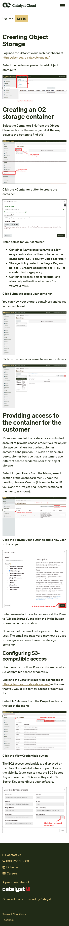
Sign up (8, 18)
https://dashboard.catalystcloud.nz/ (26, 57)
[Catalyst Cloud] (36, 5)
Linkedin (12, 867)
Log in (21, 18)
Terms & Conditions (14, 914)
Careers (12, 873)
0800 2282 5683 (17, 861)
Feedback (8, 919)
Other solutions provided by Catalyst (27, 899)
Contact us (14, 855)
